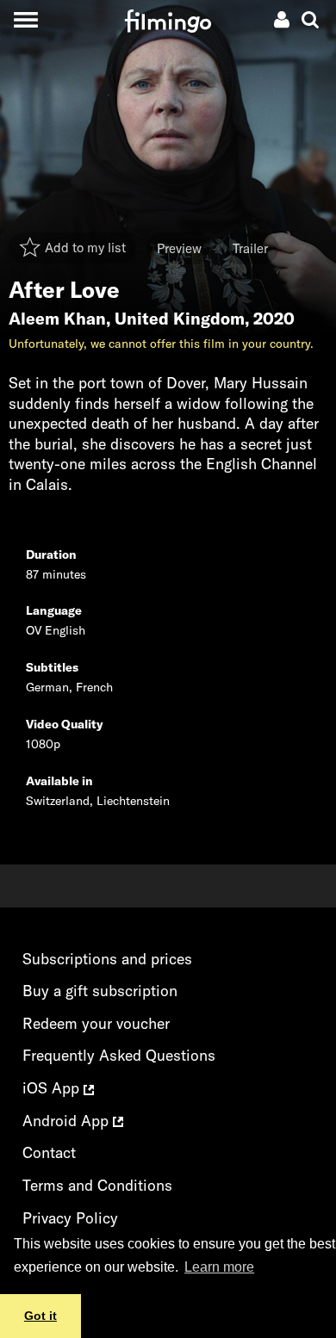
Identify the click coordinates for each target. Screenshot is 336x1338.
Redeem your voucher (96, 1023)
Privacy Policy (70, 1218)
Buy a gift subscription (99, 990)
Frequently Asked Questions (118, 1055)
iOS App (53, 1088)
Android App (67, 1120)
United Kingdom (180, 318)
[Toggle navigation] (25, 19)
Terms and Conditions (97, 1185)
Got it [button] (40, 1316)
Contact (49, 1152)
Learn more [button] (219, 1267)
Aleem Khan (57, 318)
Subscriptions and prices (107, 959)
